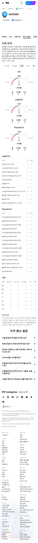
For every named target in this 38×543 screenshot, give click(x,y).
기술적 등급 (10, 61)
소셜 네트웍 (5, 505)
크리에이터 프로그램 (8, 511)
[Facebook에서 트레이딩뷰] (8, 397)
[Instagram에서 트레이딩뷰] (17, 397)
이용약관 (29, 322)
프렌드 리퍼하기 (7, 509)
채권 (3, 445)
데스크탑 (4, 499)
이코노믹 (4, 470)
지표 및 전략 (6, 532)
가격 (21, 437)
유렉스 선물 (23, 462)
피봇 (3, 278)
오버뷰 (22, 447)
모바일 (4, 497)
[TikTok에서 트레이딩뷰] (31, 397)
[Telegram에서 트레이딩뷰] (26, 397)
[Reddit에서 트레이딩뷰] (3, 401)
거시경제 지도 (6, 489)
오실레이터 (6, 156)
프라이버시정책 (24, 501)
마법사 (4, 534)
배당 (3, 474)
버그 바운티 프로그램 (26, 510)
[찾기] (22, 3)
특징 (21, 435)
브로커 (22, 449)
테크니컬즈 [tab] (27, 37)
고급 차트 (23, 524)
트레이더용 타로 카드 (26, 489)
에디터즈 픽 (5, 526)
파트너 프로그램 (25, 537)
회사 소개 (23, 470)
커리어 (22, 479)
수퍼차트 (4, 435)
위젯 (21, 518)
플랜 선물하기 (24, 441)
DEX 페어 (5, 452)
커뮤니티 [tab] (17, 37)
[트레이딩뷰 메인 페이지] (7, 3)
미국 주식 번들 (24, 464)
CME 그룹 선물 (24, 460)
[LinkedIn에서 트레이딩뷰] (22, 397)
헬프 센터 (23, 476)
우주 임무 (23, 472)
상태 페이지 (23, 512)
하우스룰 (4, 514)
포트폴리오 (5, 482)
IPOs (3, 476)
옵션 (3, 487)
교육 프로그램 (24, 539)
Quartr (28, 424)
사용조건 (22, 497)
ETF (3, 443)
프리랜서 (4, 536)
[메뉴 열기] (3, 3)
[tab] (6, 65)
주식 (3, 441)
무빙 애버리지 (7, 209)
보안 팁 (22, 508)
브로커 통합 (23, 535)
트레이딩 (4, 522)
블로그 (22, 474)
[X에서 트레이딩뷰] (3, 397)
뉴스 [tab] (10, 37)
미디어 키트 (23, 481)
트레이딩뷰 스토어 (25, 487)
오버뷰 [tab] (4, 37)
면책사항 (22, 499)
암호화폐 (4, 447)
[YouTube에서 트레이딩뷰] (12, 397)
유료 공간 (5, 538)
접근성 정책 (23, 505)
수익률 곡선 (5, 485)
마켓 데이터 (23, 439)
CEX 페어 (5, 449)
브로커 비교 (23, 452)
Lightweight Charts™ (26, 522)
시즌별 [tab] (35, 37)
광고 (21, 532)
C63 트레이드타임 (25, 491)
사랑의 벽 (5, 507)
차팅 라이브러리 (25, 520)
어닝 (3, 472)
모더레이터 (5, 516)
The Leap (23, 454)
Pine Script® (6, 491)
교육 (3, 524)
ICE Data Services (24, 411)
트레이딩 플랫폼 (25, 526)
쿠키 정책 (23, 503)
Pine (3, 454)
